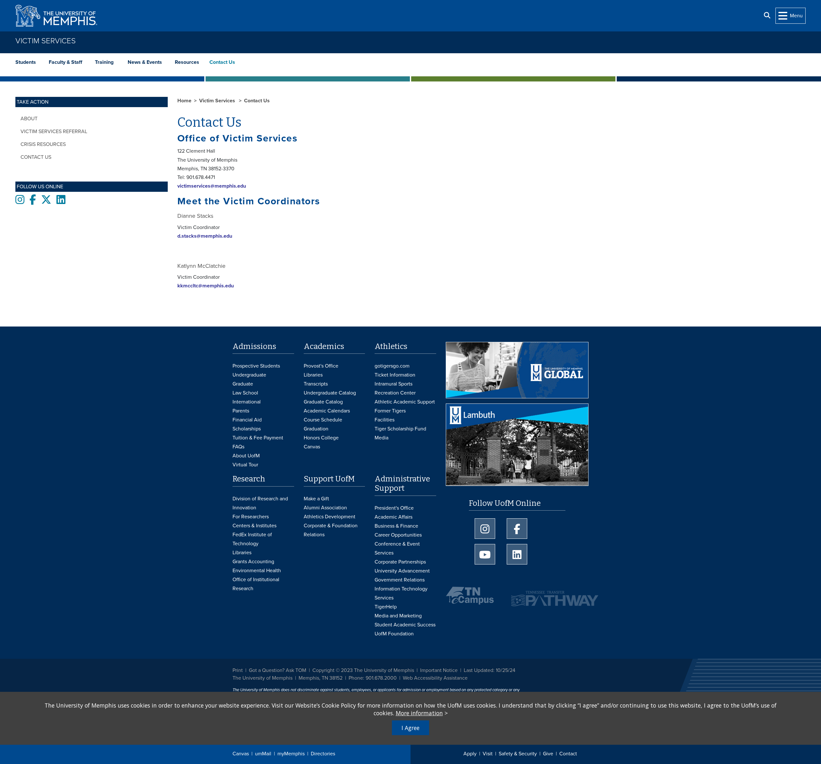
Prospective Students (256, 366)
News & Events (145, 62)
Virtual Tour (245, 465)
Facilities (384, 420)
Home (184, 101)
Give (548, 754)
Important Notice (439, 670)
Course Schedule (323, 420)
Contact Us (222, 62)
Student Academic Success (405, 625)
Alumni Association (325, 508)
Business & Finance (396, 526)
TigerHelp (386, 607)
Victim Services (45, 41)
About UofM (246, 456)
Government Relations (400, 580)
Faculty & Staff (65, 62)
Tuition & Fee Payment (258, 438)
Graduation (316, 429)
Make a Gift (316, 499)
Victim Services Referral (54, 131)
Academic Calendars (327, 411)
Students (25, 62)
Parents (241, 411)
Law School (245, 393)
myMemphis (291, 754)
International (247, 402)
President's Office (394, 508)
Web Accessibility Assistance (435, 678)
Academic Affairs (393, 517)
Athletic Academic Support (405, 402)
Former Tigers (390, 411)
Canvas (241, 754)
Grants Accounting (253, 561)
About (29, 118)
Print (238, 670)
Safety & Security (518, 754)
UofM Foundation (394, 634)
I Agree (410, 728)
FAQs (238, 447)
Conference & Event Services (397, 548)
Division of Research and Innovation (260, 503)
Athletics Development (329, 517)
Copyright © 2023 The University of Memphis (363, 670)
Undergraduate (249, 375)
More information (419, 713)
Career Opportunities (398, 535)
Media (381, 438)
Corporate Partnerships (400, 562)
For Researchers (251, 517)
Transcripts (316, 384)
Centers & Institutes (254, 525)
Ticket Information (395, 375)
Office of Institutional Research (256, 584)
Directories (323, 754)
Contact (568, 754)
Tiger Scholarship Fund (400, 429)
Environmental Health (257, 570)
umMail (263, 754)
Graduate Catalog (323, 402)
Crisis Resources (43, 144)
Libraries (313, 375)
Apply (470, 754)
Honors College (321, 438)
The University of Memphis (262, 678)
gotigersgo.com (392, 366)
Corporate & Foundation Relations (331, 530)
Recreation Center (395, 393)
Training (105, 62)
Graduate (243, 384)
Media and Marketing (398, 616)
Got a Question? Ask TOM (277, 670)
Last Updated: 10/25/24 (489, 670)
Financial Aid (247, 420)
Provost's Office (321, 366)
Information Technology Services (401, 593)
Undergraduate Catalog (330, 393)
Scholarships (247, 429)
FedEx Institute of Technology (252, 539)
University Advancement (402, 571)
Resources (187, 62)
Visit (488, 754)
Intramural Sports (393, 384)
